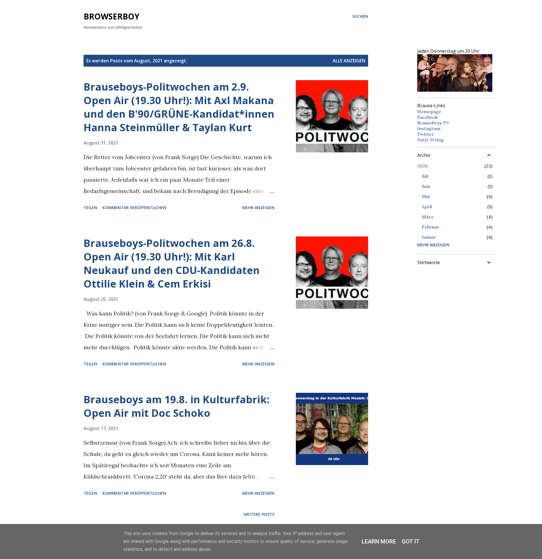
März (427, 217)
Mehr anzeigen (258, 207)
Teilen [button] (90, 207)
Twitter (425, 134)
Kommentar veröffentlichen (134, 207)
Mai (426, 196)
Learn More (379, 541)
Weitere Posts (259, 514)
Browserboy (111, 16)
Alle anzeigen (349, 61)
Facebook (427, 117)
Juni (426, 186)
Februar (430, 227)
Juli (425, 176)
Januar (429, 237)
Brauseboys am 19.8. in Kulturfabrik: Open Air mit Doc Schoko (177, 406)
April (427, 206)
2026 (422, 166)
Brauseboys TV (433, 123)
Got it (411, 541)
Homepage (429, 111)
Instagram (428, 128)
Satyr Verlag (430, 140)
